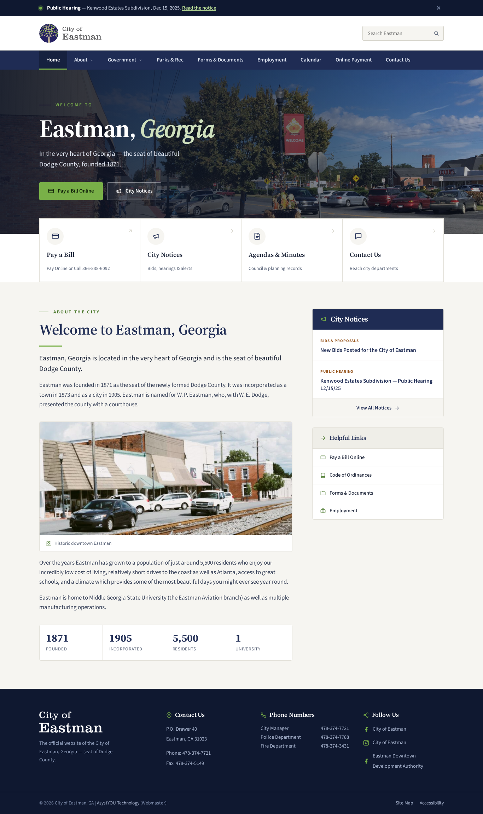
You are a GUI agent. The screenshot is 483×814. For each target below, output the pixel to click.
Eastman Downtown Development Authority (393, 760)
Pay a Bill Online (75, 193)
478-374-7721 (335, 728)
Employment (271, 60)
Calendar (311, 60)
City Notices (139, 191)
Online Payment (357, 62)
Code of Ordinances (347, 477)
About (80, 60)
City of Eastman (389, 729)
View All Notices (373, 408)
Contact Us (398, 60)
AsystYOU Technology (118, 803)
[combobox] (403, 33)
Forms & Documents (220, 60)
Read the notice (199, 8)
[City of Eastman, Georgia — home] (70, 33)
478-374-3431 (335, 746)
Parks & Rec (170, 60)
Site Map (404, 803)
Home (53, 60)
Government (122, 60)
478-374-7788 (335, 737)
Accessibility (432, 803)
